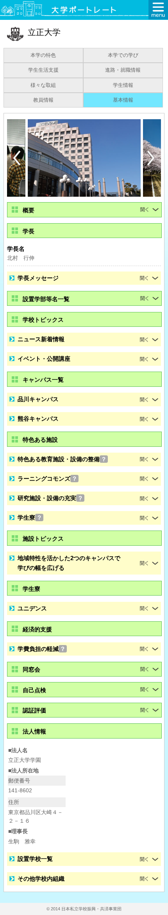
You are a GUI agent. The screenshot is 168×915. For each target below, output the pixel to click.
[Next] (151, 158)
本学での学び (123, 55)
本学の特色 (43, 55)
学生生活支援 (43, 70)
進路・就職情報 (123, 70)
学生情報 (123, 85)
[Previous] (17, 158)
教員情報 (43, 100)
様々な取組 (43, 85)
